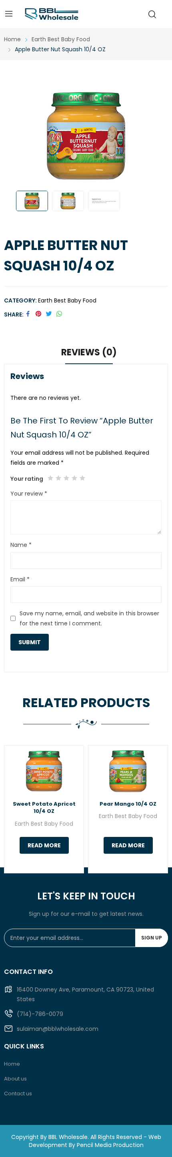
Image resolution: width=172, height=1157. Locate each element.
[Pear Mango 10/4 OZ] (128, 771)
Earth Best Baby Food (67, 300)
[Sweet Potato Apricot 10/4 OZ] (44, 771)
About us (15, 1078)
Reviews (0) (89, 352)
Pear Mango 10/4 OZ (128, 804)
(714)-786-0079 (40, 1014)
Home (12, 1064)
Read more (44, 845)
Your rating (26, 479)
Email (20, 579)
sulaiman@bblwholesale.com (57, 1029)
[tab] (89, 354)
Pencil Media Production (110, 1145)
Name (21, 545)
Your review (28, 494)
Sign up (151, 937)
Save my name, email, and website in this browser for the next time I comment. (89, 618)
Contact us (18, 1093)
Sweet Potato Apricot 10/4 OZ (44, 807)
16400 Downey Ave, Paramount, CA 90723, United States (85, 994)
